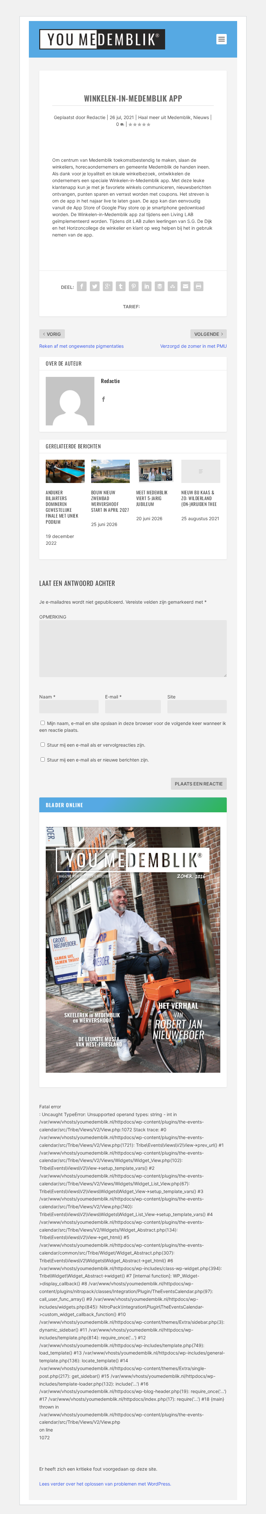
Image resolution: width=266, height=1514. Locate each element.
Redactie (96, 117)
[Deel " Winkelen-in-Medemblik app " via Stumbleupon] (172, 286)
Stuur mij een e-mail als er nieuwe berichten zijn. (98, 759)
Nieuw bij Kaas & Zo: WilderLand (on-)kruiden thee (199, 498)
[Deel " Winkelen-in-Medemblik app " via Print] (198, 286)
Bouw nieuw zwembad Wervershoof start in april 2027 (110, 501)
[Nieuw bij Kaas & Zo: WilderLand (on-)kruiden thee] (200, 471)
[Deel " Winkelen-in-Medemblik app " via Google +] (107, 286)
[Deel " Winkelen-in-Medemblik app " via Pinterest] (133, 286)
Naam (47, 696)
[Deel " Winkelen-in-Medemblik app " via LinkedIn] (146, 286)
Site (171, 696)
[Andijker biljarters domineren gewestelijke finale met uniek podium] (65, 471)
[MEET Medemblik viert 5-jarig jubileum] (155, 471)
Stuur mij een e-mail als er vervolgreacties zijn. (96, 745)
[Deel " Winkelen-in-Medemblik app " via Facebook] (81, 286)
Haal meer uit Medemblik (164, 117)
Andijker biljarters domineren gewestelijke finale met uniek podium (62, 507)
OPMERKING (52, 617)
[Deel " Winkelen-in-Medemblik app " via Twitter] (94, 286)
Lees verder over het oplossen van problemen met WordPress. (105, 1484)
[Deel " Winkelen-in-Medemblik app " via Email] (185, 286)
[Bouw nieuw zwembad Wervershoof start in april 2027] (110, 471)
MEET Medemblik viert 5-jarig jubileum (152, 498)
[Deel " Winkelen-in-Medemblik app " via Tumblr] (120, 286)
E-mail (113, 696)
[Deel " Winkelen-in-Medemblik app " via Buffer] (159, 286)
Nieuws (201, 117)
